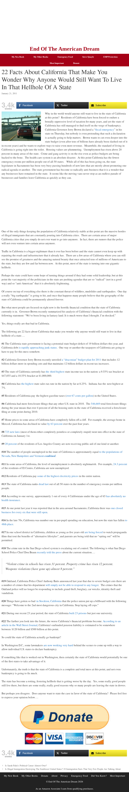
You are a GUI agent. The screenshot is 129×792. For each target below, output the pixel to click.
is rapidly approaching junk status (38, 347)
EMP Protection (110, 57)
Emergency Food (65, 57)
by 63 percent (54, 424)
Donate (76, 63)
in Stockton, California (49, 601)
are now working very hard (58, 645)
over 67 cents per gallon (79, 395)
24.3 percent (120, 464)
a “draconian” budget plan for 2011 (81, 359)
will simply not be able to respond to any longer (72, 585)
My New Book (18, 57)
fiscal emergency (104, 129)
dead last (44, 484)
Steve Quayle (88, 57)
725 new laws (12, 432)
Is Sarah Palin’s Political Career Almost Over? (26, 765)
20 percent (11, 444)
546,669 (95, 403)
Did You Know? (99, 775)
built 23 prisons (78, 613)
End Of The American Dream (64, 49)
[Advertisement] (64, 22)
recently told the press (49, 552)
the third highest (55, 371)
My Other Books (41, 57)
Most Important (57, 63)
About (54, 775)
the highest (27, 383)
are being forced (94, 532)
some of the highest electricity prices (57, 476)
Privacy (64, 775)
